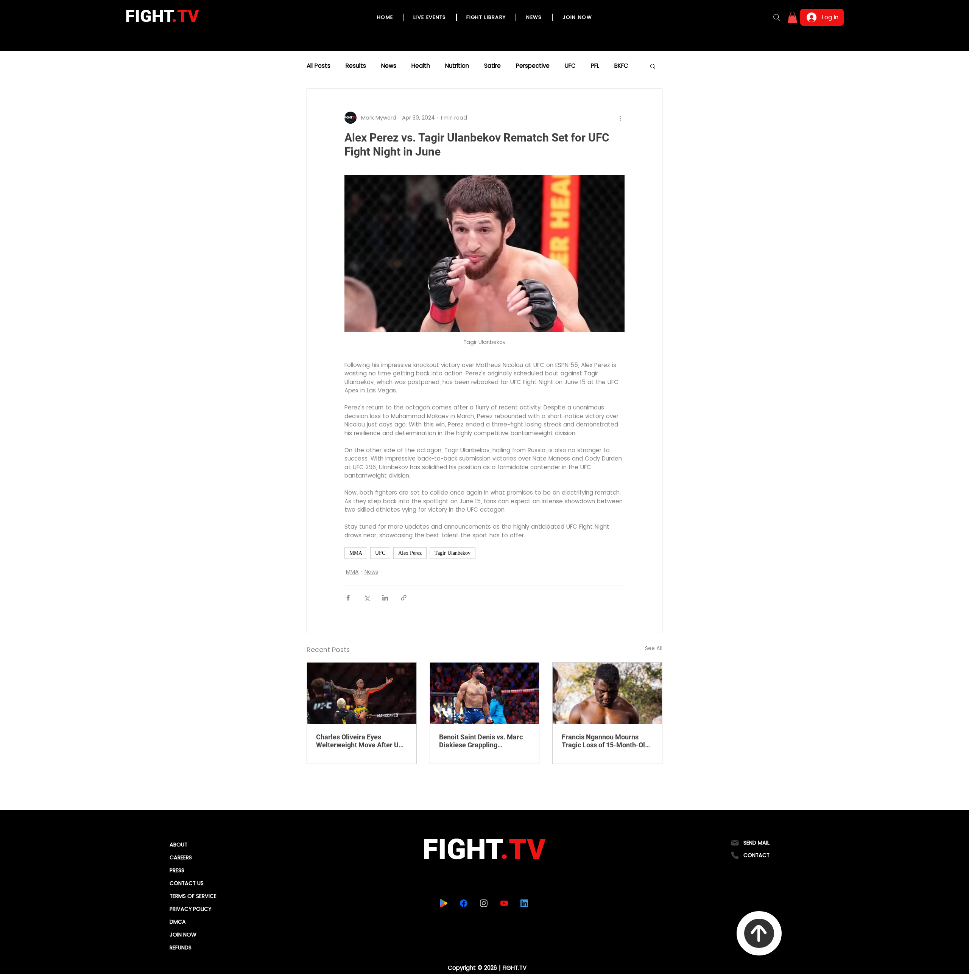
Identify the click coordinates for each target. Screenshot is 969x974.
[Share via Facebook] (348, 597)
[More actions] (620, 117)
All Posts (318, 65)
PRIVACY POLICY (190, 909)
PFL (595, 65)
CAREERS (181, 857)
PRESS (177, 870)
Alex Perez (410, 553)
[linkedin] (524, 903)
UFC (570, 65)
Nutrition (457, 65)
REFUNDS (181, 947)
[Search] (777, 17)
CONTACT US (187, 883)
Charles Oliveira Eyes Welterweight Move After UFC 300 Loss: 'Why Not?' (361, 741)
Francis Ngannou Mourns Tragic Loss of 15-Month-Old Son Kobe (605, 741)
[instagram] (484, 903)
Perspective (533, 65)
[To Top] (759, 933)
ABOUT (178, 844)
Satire (492, 65)
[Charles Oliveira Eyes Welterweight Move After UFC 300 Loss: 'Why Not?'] (361, 693)
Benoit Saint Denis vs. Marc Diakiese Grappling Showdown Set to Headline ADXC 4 (481, 741)
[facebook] (463, 903)
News (388, 65)
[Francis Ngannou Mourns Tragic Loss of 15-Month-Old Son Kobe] (607, 693)
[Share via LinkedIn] (385, 597)
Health (420, 65)
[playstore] (443, 903)
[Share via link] (403, 597)
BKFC (621, 65)
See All (653, 648)
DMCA (178, 922)
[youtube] (504, 903)
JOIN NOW (183, 934)
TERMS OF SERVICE (193, 896)
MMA (355, 553)
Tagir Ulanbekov (452, 553)
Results (356, 65)
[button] (792, 17)
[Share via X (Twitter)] (366, 597)
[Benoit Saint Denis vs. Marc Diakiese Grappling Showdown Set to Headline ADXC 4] (484, 693)
